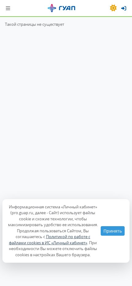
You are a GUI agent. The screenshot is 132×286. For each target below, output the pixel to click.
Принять (112, 231)
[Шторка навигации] (8, 8)
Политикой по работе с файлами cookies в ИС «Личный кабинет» (49, 239)
